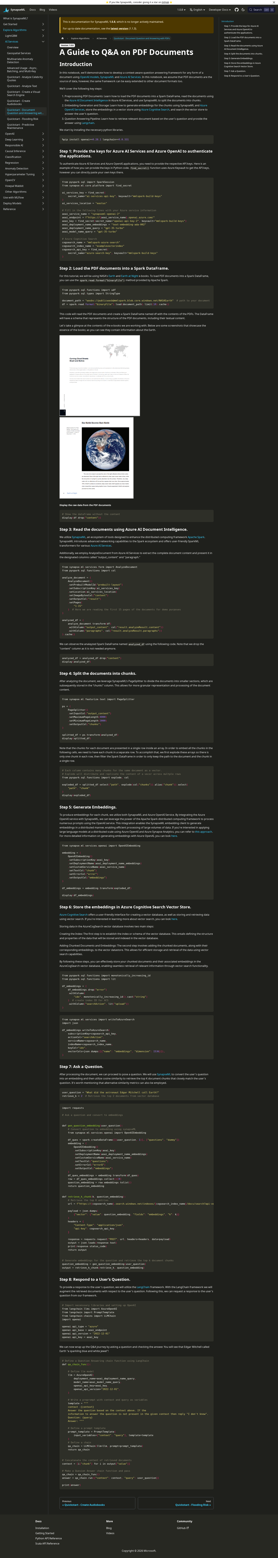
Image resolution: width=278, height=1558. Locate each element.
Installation (42, 1528)
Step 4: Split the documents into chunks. (243, 53)
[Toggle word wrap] (204, 1107)
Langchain (88, 123)
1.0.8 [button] (180, 9)
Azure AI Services (130, 77)
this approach (203, 831)
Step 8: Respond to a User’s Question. (242, 75)
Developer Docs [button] (218, 9)
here (174, 836)
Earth (112, 276)
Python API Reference (48, 1538)
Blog (42, 9)
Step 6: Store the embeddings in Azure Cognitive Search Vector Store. (242, 65)
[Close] (274, 2)
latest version (119, 28)
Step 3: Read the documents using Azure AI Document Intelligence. (243, 47)
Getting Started (44, 1533)
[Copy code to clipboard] (209, 139)
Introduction (228, 21)
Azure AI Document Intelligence (88, 100)
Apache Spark (196, 537)
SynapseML (107, 77)
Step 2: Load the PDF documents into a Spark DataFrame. (242, 39)
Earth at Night (129, 276)
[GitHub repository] (237, 9)
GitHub (165, 2)
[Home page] (63, 38)
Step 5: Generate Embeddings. (238, 58)
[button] (24, 24)
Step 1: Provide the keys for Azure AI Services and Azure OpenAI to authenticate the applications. (241, 29)
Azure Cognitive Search (155, 109)
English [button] (198, 9)
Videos (53, 9)
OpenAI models (89, 77)
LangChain (143, 1287)
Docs (33, 9)
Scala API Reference (47, 1543)
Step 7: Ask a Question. (235, 71)
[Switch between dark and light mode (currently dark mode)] (243, 9)
